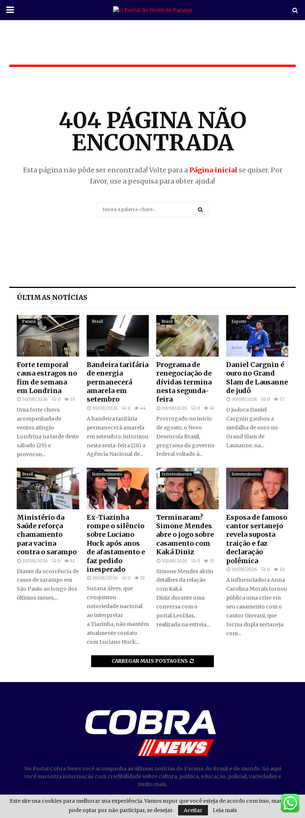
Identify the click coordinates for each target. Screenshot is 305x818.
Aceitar (193, 810)
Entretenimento (107, 474)
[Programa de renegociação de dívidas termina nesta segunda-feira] (187, 336)
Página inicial (213, 170)
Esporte (239, 321)
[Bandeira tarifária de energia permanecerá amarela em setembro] (118, 336)
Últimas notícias (52, 297)
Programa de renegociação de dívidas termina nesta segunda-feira (184, 382)
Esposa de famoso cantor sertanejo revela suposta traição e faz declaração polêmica (256, 539)
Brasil (97, 321)
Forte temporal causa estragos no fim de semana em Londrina (47, 377)
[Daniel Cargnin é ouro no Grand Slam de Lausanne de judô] (257, 336)
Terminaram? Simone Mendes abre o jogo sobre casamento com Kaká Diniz (185, 534)
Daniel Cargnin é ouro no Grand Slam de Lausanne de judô (257, 377)
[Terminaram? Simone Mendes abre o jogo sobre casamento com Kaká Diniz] (187, 488)
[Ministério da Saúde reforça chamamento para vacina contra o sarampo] (48, 488)
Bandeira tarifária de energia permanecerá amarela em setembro (117, 382)
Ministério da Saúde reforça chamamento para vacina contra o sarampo (47, 534)
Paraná (29, 321)
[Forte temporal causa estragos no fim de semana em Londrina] (48, 336)
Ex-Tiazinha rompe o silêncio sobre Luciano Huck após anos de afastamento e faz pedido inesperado (116, 543)
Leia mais (225, 810)
